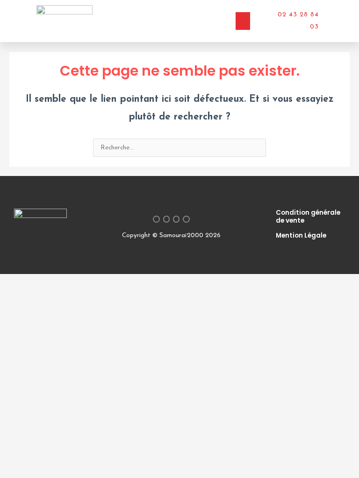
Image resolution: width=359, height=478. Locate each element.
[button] (243, 21)
